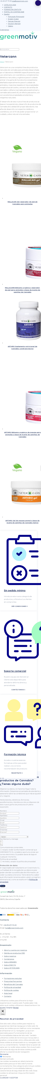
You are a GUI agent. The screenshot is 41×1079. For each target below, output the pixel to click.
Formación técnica (15, 754)
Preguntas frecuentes (13, 981)
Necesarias (6, 1057)
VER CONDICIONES (18, 606)
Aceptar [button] (9, 1008)
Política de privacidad (8, 859)
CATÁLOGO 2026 (10, 5)
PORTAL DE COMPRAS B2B (14, 12)
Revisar (16, 1008)
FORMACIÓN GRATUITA (12, 9)
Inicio (2, 62)
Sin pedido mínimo (15, 590)
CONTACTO (8, 7)
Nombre (3, 811)
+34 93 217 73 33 (10, 925)
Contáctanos (17, 690)
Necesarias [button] (4, 1054)
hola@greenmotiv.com (14, 928)
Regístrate (16, 773)
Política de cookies (11, 990)
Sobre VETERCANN (12, 968)
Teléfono (3, 825)
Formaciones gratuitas (13, 978)
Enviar (2, 886)
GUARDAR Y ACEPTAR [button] (9, 1078)
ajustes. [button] (3, 1008)
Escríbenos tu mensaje (9, 839)
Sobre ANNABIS (10, 962)
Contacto (7, 996)
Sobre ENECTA (10, 965)
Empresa (3, 830)
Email (2, 820)
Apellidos (3, 816)
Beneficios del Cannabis (13, 984)
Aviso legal (8, 993)
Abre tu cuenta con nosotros (15, 950)
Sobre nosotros (10, 956)
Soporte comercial (15, 671)
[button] (38, 3)
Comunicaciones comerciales (11, 847)
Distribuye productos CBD (14, 953)
